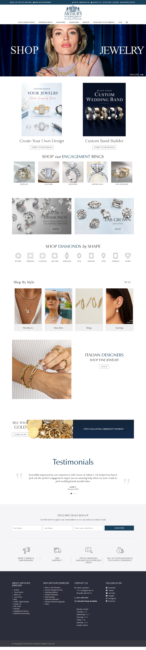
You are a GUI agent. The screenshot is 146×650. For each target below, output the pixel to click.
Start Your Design (42, 147)
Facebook (111, 584)
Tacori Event (18, 589)
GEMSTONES (74, 22)
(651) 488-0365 (82, 594)
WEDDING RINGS (45, 22)
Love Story (17, 594)
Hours (116, 2)
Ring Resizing (50, 594)
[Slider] (73, 50)
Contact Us (97, 2)
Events (16, 587)
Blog (15, 596)
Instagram (112, 595)
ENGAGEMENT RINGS (26, 22)
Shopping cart (128, 2)
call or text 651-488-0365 (22, 2)
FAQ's (47, 601)
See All (127, 282)
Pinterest (111, 598)
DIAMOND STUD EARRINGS (104, 22)
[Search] (127, 22)
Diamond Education (52, 596)
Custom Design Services (54, 587)
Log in (75, 2)
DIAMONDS (60, 22)
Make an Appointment (42, 2)
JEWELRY (86, 22)
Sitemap (16, 605)
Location (107, 2)
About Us (17, 591)
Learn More (20, 434)
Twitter (111, 587)
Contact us (17, 601)
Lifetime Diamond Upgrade (55, 598)
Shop (56, 229)
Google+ (111, 592)
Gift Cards (17, 603)
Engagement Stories (21, 608)
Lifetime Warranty (51, 591)
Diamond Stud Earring (21, 610)
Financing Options (51, 589)
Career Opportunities (21, 598)
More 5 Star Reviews (52, 584)
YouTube (111, 590)
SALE (120, 22)
